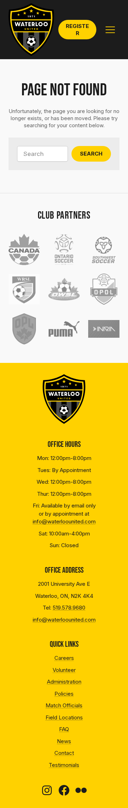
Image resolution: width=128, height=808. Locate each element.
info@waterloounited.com (64, 521)
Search (91, 153)
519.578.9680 (69, 607)
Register (77, 30)
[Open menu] (110, 30)
